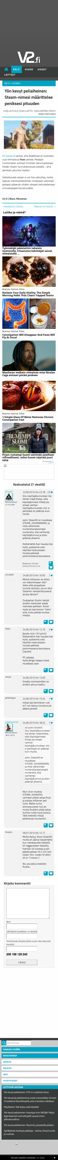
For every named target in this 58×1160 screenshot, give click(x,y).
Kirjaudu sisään (11, 1049)
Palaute (7, 1068)
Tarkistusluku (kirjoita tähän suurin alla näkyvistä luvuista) (28, 942)
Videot (42, 69)
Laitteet (9, 74)
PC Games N (8, 156)
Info (5, 1074)
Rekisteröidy (10, 1055)
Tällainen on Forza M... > (45, 206)
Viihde (29, 69)
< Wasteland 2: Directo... (13, 206)
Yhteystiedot (10, 1080)
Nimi (8, 921)
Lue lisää (40, 1157)
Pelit (16, 69)
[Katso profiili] (9, 496)
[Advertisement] (29, 1002)
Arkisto (7, 1061)
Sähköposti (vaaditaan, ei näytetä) (21, 931)
